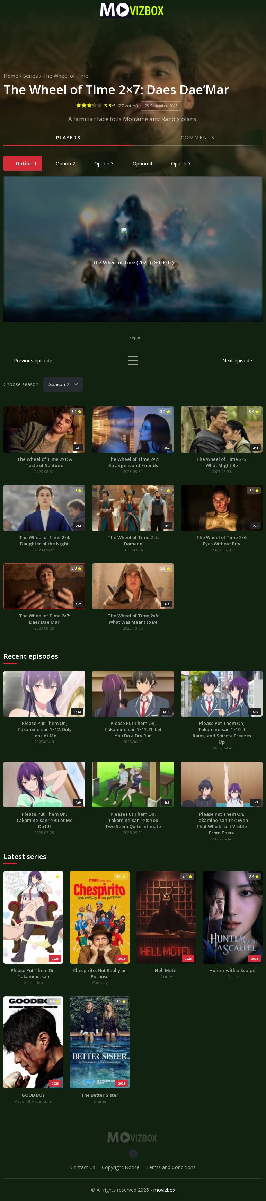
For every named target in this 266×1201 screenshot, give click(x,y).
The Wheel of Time (65, 75)
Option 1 (25, 163)
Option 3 (103, 163)
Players (68, 137)
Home (10, 75)
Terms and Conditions (171, 1167)
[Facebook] (133, 1153)
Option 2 (64, 163)
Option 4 (141, 163)
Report (135, 337)
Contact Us (82, 1167)
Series (30, 75)
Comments (198, 137)
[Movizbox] (133, 10)
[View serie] (133, 360)
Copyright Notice (121, 1167)
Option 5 (180, 163)
